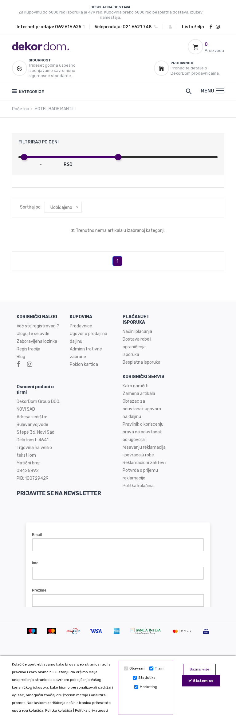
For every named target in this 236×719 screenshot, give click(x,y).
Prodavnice (81, 326)
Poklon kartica (84, 364)
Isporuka (131, 354)
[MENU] (220, 90)
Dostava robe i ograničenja (137, 343)
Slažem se (203, 680)
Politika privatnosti (91, 710)
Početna (20, 108)
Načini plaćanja (137, 331)
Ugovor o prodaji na (89, 333)
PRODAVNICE (182, 63)
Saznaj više (199, 669)
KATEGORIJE (31, 91)
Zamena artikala (139, 393)
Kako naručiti (135, 386)
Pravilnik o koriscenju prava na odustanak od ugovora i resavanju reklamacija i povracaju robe (144, 440)
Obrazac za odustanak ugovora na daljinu (142, 409)
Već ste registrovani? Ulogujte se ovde (38, 329)
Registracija (28, 349)
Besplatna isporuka (141, 362)
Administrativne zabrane (86, 352)
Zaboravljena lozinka (37, 341)
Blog (21, 356)
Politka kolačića (58, 710)
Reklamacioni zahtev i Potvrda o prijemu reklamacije (144, 470)
